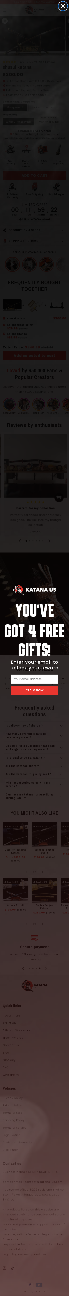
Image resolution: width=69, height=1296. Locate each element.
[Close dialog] (63, 6)
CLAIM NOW (35, 690)
